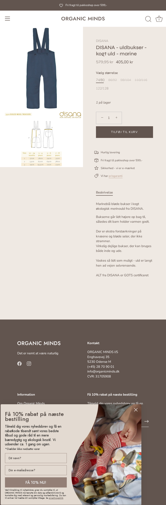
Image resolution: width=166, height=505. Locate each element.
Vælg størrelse (107, 73)
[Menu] (7, 18)
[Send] (146, 421)
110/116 (141, 80)
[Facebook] (19, 363)
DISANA (102, 41)
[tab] (106, 192)
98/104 (125, 80)
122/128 (102, 88)
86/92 (112, 80)
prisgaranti (116, 176)
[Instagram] (29, 363)
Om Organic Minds (31, 403)
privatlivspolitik (56, 498)
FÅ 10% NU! (36, 482)
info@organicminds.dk (103, 371)
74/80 (100, 80)
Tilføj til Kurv (124, 132)
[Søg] (148, 19)
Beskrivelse (104, 192)
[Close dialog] (136, 410)
